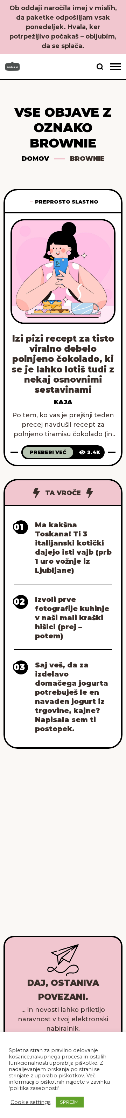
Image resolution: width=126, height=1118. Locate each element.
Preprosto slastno (66, 202)
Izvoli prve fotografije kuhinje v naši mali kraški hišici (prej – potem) (72, 617)
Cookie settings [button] (30, 1102)
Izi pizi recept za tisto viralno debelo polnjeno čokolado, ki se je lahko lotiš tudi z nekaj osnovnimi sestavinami (63, 364)
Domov (35, 159)
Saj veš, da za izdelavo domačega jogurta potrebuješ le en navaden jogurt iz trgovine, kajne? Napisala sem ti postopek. (71, 697)
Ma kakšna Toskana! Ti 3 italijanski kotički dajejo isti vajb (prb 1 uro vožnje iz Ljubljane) (73, 548)
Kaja (63, 402)
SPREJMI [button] (69, 1102)
